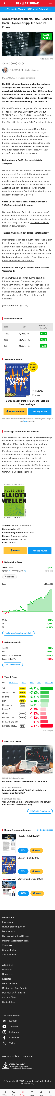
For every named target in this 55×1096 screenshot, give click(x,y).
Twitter (12, 1043)
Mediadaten (8, 917)
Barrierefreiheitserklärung (15, 936)
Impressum (7, 922)
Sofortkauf (20, 412)
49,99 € (23, 893)
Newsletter (8, 974)
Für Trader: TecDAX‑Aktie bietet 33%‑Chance (24, 781)
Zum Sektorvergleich (12, 664)
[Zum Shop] (13, 1092)
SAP (3, 688)
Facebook (14, 1037)
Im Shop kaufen (40, 411)
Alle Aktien (7, 964)
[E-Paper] (22, 1092)
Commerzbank (8, 717)
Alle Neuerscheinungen (45, 830)
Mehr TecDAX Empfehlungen (40, 811)
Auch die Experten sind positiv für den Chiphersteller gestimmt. (24, 295)
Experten (7, 978)
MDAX (14, 63)
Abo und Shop (9, 997)
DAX (21, 63)
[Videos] (4, 1092)
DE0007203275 (18, 571)
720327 (5, 571)
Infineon (5, 696)
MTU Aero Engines (10, 721)
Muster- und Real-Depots (14, 988)
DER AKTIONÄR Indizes (13, 992)
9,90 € (23, 850)
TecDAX (6, 63)
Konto (25, 421)
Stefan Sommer (32, 70)
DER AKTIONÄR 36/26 (28, 857)
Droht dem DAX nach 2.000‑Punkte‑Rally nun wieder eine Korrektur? (24, 791)
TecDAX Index (7, 567)
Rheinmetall (7, 704)
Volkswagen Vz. (8, 692)
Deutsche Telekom (9, 725)
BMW (4, 700)
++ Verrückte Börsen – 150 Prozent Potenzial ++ (28, 9)
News (22, 688)
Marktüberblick (9, 983)
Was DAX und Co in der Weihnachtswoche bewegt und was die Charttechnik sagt (26, 802)
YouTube (13, 1026)
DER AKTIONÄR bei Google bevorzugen (18, 78)
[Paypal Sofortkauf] (15, 550)
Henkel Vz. (6, 709)
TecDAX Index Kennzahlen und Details (18, 633)
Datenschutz (8, 931)
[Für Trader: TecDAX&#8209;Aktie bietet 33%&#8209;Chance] (27, 759)
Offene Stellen (9, 950)
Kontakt (13, 1020)
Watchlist (10, 577)
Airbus (5, 713)
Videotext (7, 945)
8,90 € (23, 871)
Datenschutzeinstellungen (15, 940)
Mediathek (7, 969)
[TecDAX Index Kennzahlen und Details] (27, 601)
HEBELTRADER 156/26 (28, 835)
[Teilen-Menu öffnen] (41, 1092)
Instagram (14, 1032)
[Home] (32, 1092)
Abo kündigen (9, 954)
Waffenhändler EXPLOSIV (30, 878)
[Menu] (51, 3)
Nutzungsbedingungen (13, 926)
